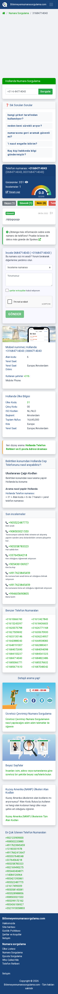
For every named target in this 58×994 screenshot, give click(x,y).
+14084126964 (13, 874)
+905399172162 (14, 900)
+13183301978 (13, 848)
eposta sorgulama (12, 956)
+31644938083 (39, 640)
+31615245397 (14, 623)
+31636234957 (39, 636)
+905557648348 (14, 856)
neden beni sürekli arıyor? (25, 125)
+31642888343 (14, 640)
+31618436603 (39, 623)
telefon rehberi (10, 963)
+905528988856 (14, 893)
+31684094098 (39, 649)
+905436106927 (19, 564)
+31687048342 (39, 666)
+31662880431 (39, 645)
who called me (10, 959)
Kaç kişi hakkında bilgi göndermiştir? (22, 152)
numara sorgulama (12, 952)
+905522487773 (19, 522)
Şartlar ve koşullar (11, 934)
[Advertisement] (29, 47)
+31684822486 (39, 658)
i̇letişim (6, 973)
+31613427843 (39, 619)
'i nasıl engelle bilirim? (22, 143)
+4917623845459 (19, 573)
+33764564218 (18, 555)
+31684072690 (14, 649)
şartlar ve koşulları (17, 290)
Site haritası (8, 927)
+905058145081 (14, 889)
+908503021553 (19, 531)
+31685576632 (39, 662)
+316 (27, 376)
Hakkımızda (8, 923)
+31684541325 (39, 653)
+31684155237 (14, 653)
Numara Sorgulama (19, 13)
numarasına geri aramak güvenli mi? (29, 134)
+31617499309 (13, 885)
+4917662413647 (15, 852)
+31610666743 (14, 619)
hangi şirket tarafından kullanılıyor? (23, 117)
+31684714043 (14, 658)
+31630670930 (39, 632)
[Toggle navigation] (51, 4)
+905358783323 (19, 546)
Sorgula (45, 91)
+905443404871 (14, 871)
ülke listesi (8, 948)
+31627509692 (14, 632)
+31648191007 (14, 645)
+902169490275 (14, 867)
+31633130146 (14, 636)
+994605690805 (19, 593)
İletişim (6, 938)
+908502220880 (14, 841)
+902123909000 (14, 837)
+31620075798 (14, 627)
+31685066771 (14, 662)
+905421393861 (14, 878)
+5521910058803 (15, 908)
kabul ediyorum (24, 290)
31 (28, 402)
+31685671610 (14, 666)
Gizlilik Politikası (11, 930)
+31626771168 (39, 627)
